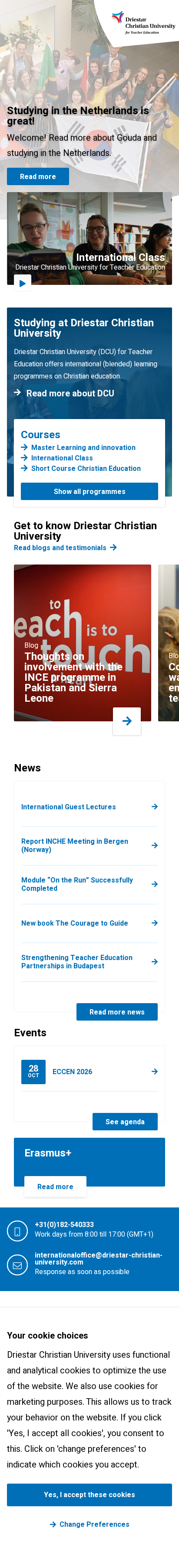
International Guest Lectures (68, 807)
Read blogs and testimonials (60, 547)
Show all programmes (90, 492)
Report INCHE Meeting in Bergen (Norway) (74, 845)
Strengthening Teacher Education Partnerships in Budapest (77, 962)
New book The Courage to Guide (74, 923)
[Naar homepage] (144, 22)
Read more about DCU (70, 393)
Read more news (117, 1012)
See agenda (125, 1122)
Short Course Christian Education (86, 468)
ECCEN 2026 (60, 1070)
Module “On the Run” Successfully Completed (77, 884)
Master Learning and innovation (83, 447)
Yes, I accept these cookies (89, 1495)
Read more (38, 177)
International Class (62, 458)
